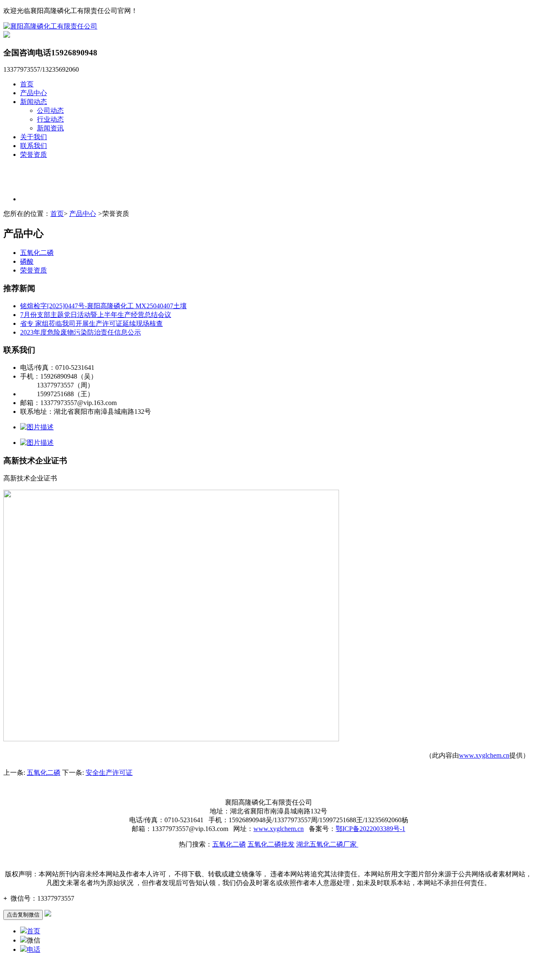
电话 (33, 949)
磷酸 (27, 261)
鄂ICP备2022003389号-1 (370, 828)
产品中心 (33, 92)
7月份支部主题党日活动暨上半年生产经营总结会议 (95, 314)
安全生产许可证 (109, 772)
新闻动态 (33, 101)
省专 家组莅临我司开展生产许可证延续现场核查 (91, 323)
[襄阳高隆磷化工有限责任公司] (50, 26)
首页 (27, 84)
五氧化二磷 (37, 252)
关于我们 (33, 136)
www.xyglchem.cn (484, 755)
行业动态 (50, 119)
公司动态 (50, 110)
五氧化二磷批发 (271, 844)
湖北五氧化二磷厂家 (327, 844)
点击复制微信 (23, 915)
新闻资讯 (50, 128)
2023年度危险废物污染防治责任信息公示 (80, 332)
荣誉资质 (33, 154)
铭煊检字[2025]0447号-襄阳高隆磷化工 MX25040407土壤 (103, 305)
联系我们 (33, 145)
